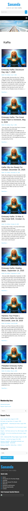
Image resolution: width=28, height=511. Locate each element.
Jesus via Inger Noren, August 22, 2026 (9, 419)
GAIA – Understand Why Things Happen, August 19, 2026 (14, 437)
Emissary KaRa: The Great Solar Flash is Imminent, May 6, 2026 (14, 119)
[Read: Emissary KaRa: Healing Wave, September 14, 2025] (14, 256)
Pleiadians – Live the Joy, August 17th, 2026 (11, 439)
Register (2, 406)
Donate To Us (7, 457)
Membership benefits (5, 404)
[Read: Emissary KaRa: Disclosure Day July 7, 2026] (14, 58)
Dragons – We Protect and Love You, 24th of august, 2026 (14, 431)
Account (9, 406)
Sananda (14, 4)
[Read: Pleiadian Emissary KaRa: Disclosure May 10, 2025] (14, 354)
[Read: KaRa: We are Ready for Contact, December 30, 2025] (14, 155)
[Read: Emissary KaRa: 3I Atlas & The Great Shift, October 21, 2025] (14, 204)
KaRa (3, 75)
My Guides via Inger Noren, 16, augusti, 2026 (11, 421)
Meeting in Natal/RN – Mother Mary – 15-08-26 (11, 445)
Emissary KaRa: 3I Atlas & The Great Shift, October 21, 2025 (13, 219)
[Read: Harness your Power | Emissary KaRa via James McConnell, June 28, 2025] (14, 304)
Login (6, 406)
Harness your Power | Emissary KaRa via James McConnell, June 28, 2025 (12, 318)
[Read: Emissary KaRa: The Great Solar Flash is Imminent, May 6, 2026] (14, 105)
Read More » (4, 92)
